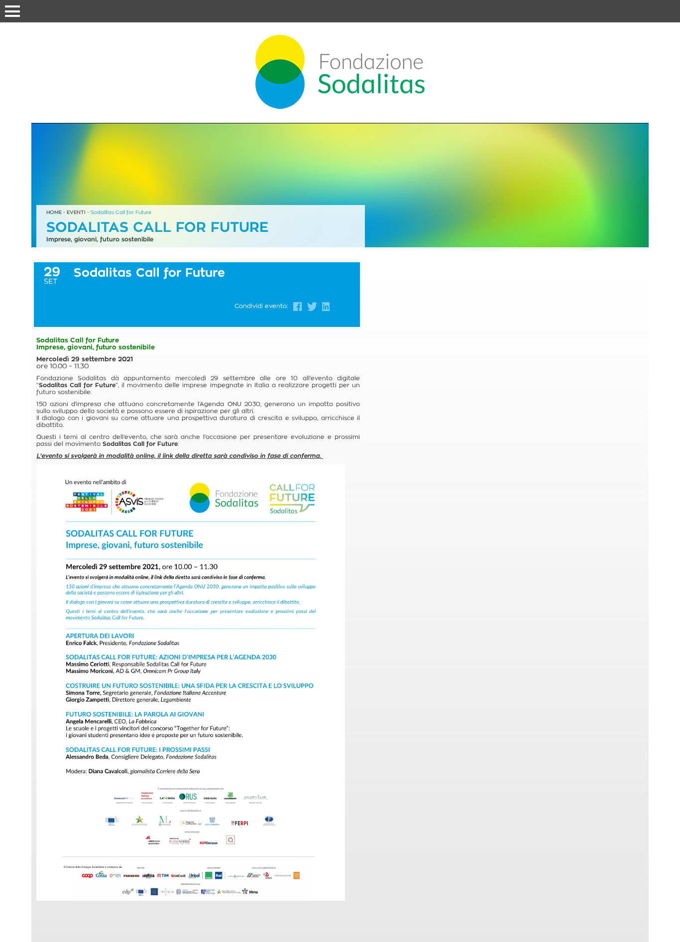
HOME (54, 212)
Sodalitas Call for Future (121, 212)
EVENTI (76, 212)
